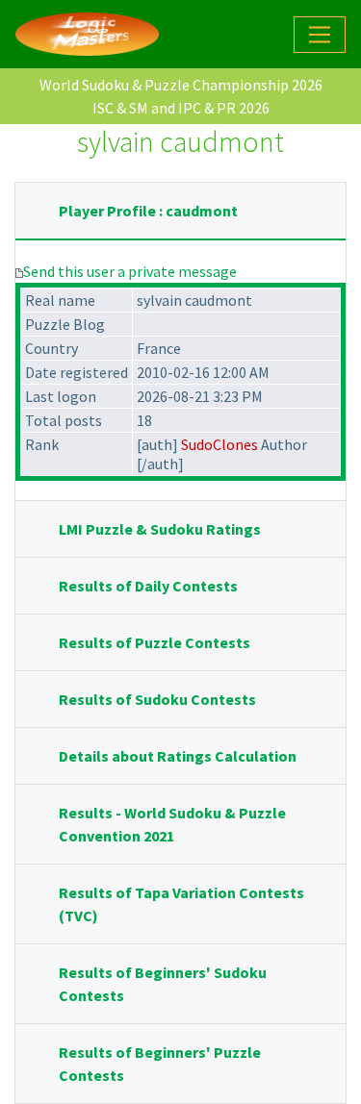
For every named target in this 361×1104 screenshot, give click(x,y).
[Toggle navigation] (320, 34)
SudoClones (219, 444)
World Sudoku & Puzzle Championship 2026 (180, 84)
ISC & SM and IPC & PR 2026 (181, 107)
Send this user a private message (130, 271)
